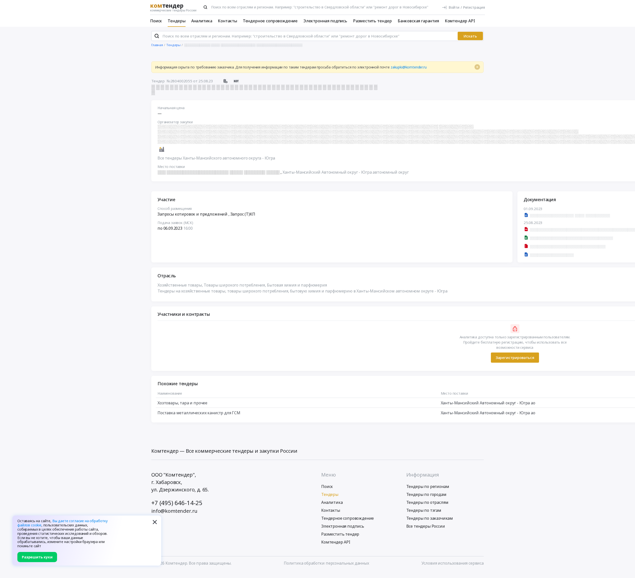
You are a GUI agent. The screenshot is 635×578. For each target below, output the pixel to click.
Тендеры (177, 21)
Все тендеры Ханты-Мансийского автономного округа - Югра (216, 158)
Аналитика (201, 21)
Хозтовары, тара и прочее (182, 403)
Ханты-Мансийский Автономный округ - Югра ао (488, 403)
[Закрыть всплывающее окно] (155, 522)
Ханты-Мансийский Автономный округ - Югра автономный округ (346, 172)
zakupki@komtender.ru (409, 67)
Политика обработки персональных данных (326, 563)
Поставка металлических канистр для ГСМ (199, 413)
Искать (470, 35)
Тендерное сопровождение (270, 21)
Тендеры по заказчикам (429, 518)
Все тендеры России (425, 526)
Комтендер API (460, 21)
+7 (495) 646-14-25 (176, 503)
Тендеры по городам (426, 494)
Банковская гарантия (418, 21)
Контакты (227, 21)
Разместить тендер (372, 21)
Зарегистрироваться (515, 357)
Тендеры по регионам (427, 486)
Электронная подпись (325, 21)
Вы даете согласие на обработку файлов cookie (62, 522)
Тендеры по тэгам (423, 510)
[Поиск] (205, 7)
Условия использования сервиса (452, 563)
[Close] (477, 67)
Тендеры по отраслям (427, 502)
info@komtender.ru (174, 511)
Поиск (156, 21)
